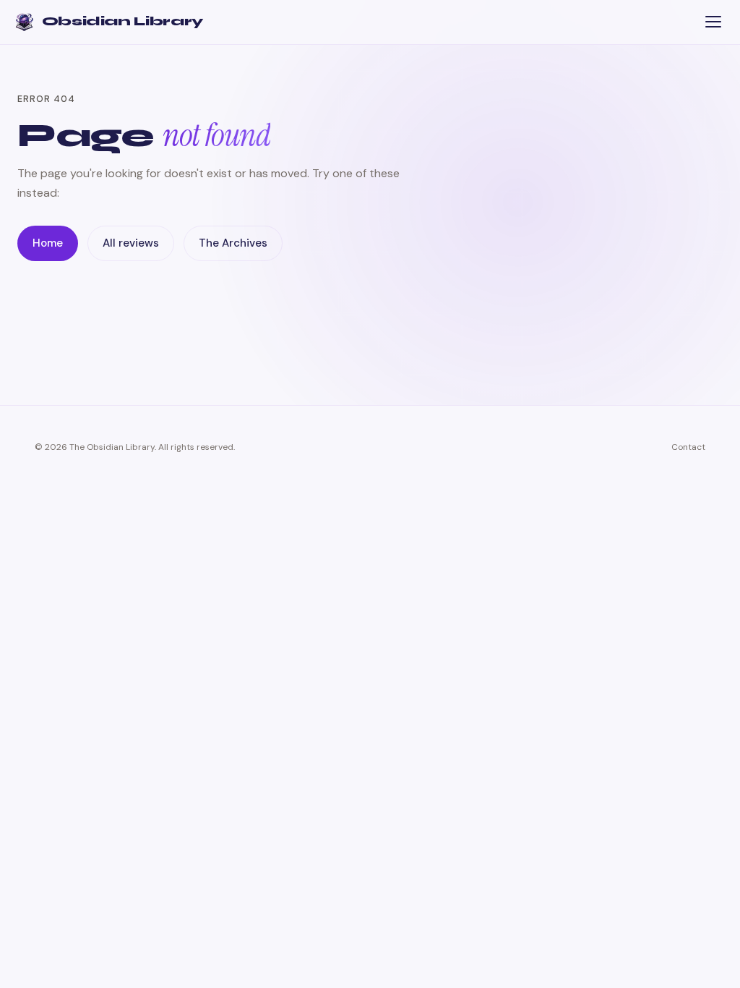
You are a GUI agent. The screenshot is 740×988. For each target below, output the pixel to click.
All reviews (131, 243)
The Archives (233, 243)
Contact (688, 447)
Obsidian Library (122, 21)
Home (48, 243)
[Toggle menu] (713, 22)
